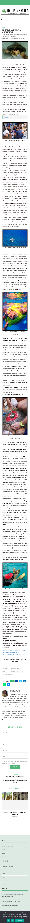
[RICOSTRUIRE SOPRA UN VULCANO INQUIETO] (15, 801)
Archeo (4, 870)
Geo (4, 877)
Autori (3, 849)
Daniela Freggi (6, 38)
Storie (4, 884)
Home (6, 117)
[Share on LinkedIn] (24, 681)
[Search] (28, 19)
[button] (2, 2)
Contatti (3, 853)
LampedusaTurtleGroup (17, 671)
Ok (8, 920)
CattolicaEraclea (16, 668)
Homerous (5, 671)
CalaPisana (6, 668)
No (12, 920)
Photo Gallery (5, 857)
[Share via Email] (8, 684)
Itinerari (5, 881)
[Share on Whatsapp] (4, 684)
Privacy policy (19, 920)
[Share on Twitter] (20, 681)
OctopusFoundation (8, 674)
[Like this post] (13, 681)
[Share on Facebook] (16, 681)
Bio (4, 873)
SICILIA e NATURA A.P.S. (8, 846)
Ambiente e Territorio (8, 866)
